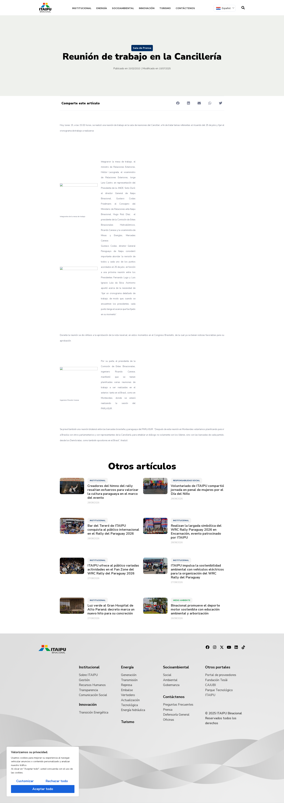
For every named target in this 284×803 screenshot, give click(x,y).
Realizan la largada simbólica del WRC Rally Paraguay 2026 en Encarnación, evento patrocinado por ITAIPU (196, 532)
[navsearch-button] (243, 7)
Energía (101, 8)
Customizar (25, 781)
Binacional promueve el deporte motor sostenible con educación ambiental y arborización (195, 609)
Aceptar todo (42, 789)
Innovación (146, 8)
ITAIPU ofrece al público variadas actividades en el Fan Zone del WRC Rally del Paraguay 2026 (113, 569)
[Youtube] (229, 647)
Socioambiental (123, 8)
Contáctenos (185, 8)
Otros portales (217, 667)
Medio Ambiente (181, 600)
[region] (43, 771)
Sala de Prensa (142, 48)
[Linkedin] (236, 647)
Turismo (165, 8)
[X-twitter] (222, 647)
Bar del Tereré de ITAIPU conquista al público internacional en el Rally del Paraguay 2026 (113, 530)
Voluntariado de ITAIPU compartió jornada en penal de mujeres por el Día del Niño (197, 490)
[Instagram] (214, 647)
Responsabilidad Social (186, 480)
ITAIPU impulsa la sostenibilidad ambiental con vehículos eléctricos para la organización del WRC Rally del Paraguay (197, 571)
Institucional (81, 8)
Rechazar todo (57, 781)
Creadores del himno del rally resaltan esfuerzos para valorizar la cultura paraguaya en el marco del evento (112, 492)
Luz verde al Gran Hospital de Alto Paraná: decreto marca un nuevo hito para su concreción (110, 609)
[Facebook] (207, 647)
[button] (177, 103)
